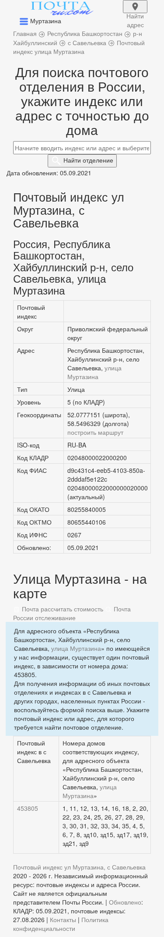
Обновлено (125, 902)
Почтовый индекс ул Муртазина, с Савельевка (79, 866)
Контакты (63, 919)
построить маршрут (95, 432)
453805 (27, 808)
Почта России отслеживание (72, 613)
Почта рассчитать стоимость (61, 608)
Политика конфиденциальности (60, 924)
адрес (135, 12)
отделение (88, 160)
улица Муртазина (94, 372)
